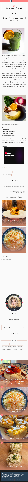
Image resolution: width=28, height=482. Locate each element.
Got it (18, 479)
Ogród (21, 349)
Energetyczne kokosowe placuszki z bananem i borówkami (17, 192)
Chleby (12, 343)
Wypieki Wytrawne (11, 354)
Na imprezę (15, 349)
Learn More (10, 479)
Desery (14, 346)
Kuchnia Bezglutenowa (6, 174)
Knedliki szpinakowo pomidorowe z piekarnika (13, 186)
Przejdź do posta (14, 223)
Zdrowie (19, 354)
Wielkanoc (4, 354)
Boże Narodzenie (5, 343)
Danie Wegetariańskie (6, 346)
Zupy (24, 354)
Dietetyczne (20, 346)
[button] (7, 12)
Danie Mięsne (18, 343)
